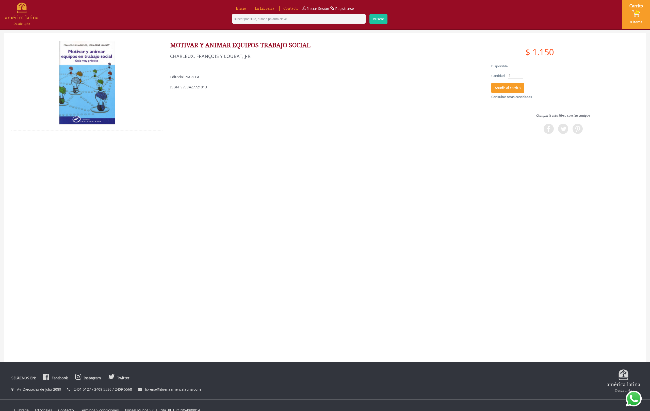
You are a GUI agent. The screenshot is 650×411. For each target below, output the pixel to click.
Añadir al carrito (508, 87)
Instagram (92, 377)
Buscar (378, 19)
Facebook (59, 377)
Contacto (291, 8)
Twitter (122, 377)
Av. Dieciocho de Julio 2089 (39, 389)
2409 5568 (123, 389)
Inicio (241, 8)
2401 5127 (82, 389)
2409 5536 (102, 389)
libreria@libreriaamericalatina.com (173, 389)
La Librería (264, 8)
